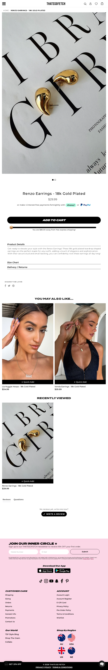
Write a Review (56, 514)
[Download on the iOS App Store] (45, 572)
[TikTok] (40, 581)
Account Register (64, 599)
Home (6, 10)
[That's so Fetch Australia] (62, 638)
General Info (10, 614)
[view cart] (102, 3)
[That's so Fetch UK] (62, 651)
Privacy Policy (62, 606)
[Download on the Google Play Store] (62, 572)
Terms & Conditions (65, 614)
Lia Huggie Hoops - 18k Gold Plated (18, 387)
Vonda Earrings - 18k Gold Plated (70, 387)
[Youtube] (51, 581)
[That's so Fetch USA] (71, 638)
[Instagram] (46, 581)
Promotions (10, 618)
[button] (90, 3)
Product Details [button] (16, 244)
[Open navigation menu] (4, 4)
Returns (8, 606)
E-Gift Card (61, 603)
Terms (92, 558)
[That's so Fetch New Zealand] (71, 651)
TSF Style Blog (12, 634)
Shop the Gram (12, 638)
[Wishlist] (96, 3)
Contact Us (10, 622)
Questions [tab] (18, 500)
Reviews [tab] (7, 500)
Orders (8, 603)
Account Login (63, 595)
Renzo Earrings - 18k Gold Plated (28, 10)
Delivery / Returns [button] (17, 267)
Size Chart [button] (13, 262)
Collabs (8, 642)
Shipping (9, 595)
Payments (9, 610)
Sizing (8, 599)
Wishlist (60, 618)
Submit (85, 552)
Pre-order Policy (64, 610)
